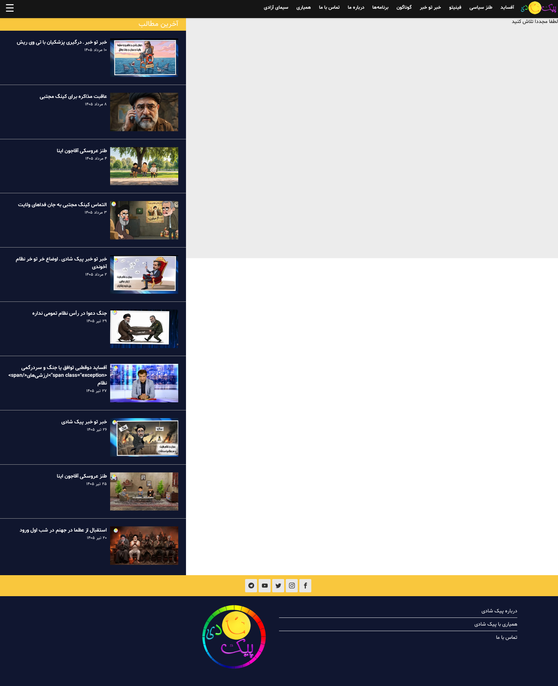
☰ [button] (10, 9)
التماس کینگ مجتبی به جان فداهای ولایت (62, 204)
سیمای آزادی (276, 7)
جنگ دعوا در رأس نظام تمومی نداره (69, 313)
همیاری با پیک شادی (495, 624)
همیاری (303, 7)
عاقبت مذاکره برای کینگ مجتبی (73, 96)
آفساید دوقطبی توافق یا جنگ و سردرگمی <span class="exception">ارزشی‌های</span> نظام (57, 375)
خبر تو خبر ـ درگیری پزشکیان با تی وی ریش (62, 42)
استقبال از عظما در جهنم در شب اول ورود (63, 530)
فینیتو (455, 7)
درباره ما (356, 7)
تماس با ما (329, 7)
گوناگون (404, 7)
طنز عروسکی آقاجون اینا (82, 150)
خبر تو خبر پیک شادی (84, 422)
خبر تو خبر (430, 7)
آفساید (507, 7)
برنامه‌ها (380, 7)
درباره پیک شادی (499, 611)
